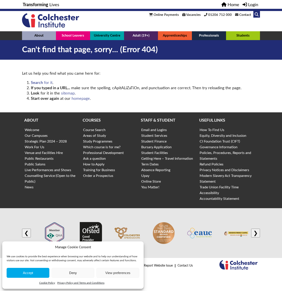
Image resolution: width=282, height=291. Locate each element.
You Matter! (150, 187)
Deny (73, 273)
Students (243, 35)
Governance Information (218, 147)
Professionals (209, 35)
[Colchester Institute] (50, 26)
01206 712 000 (219, 15)
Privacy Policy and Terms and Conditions (80, 283)
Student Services (154, 135)
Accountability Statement (219, 198)
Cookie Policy (47, 283)
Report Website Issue (158, 265)
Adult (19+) (141, 35)
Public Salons (35, 164)
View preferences (117, 273)
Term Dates (150, 164)
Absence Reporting (155, 170)
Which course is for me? (102, 147)
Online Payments (166, 15)
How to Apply (93, 164)
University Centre (107, 35)
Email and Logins (154, 130)
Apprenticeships (175, 35)
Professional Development (103, 153)
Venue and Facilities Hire (44, 153)
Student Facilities (154, 153)
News (29, 187)
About (39, 35)
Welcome (32, 130)
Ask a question (94, 158)
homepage (81, 99)
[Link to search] (256, 14)
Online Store (151, 181)
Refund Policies (211, 164)
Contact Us (185, 265)
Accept (28, 273)
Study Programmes (97, 141)
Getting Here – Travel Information (167, 158)
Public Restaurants (39, 158)
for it (41, 83)
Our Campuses (36, 135)
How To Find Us (212, 130)
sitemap (68, 93)
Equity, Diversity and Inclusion (223, 135)
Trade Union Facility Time (219, 187)
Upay (145, 176)
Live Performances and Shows (48, 170)
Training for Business (99, 170)
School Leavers (73, 35)
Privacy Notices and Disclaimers (224, 170)
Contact (244, 15)
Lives (41, 5)
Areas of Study (94, 135)
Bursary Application (156, 147)
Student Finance (154, 141)
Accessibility (209, 193)
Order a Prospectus (98, 176)
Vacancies (193, 15)
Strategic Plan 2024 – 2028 (46, 141)
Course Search (94, 130)
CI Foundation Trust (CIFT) (220, 141)
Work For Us (34, 147)
